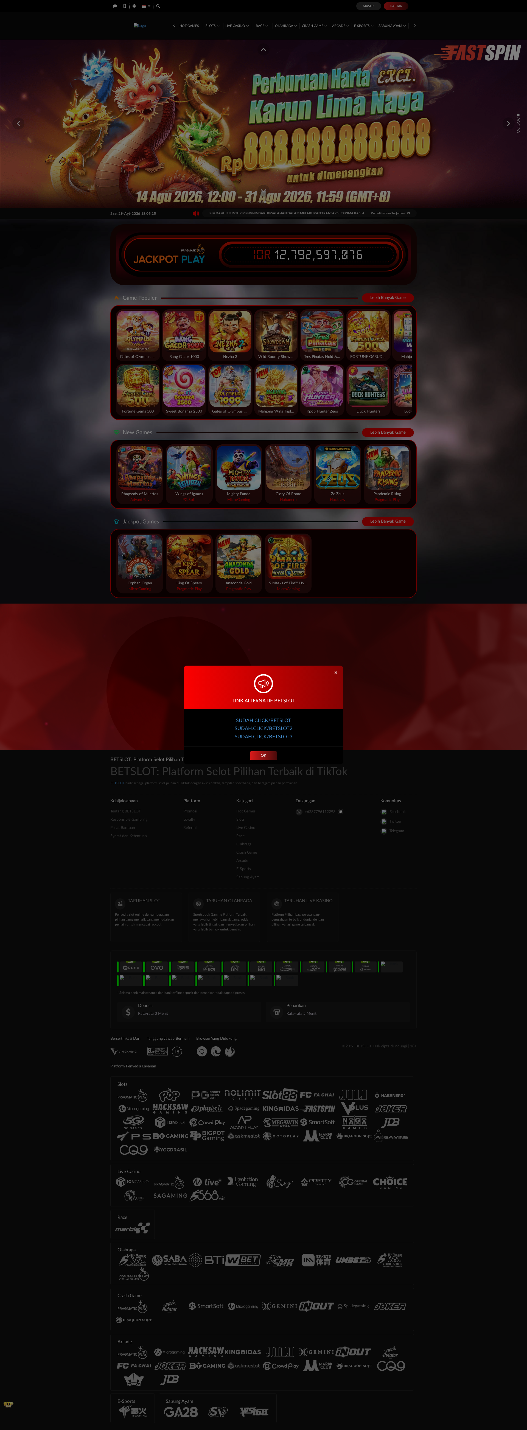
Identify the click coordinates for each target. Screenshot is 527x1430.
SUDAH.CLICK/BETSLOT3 (263, 736)
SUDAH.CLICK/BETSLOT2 (263, 728)
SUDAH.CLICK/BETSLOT (263, 720)
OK (263, 756)
